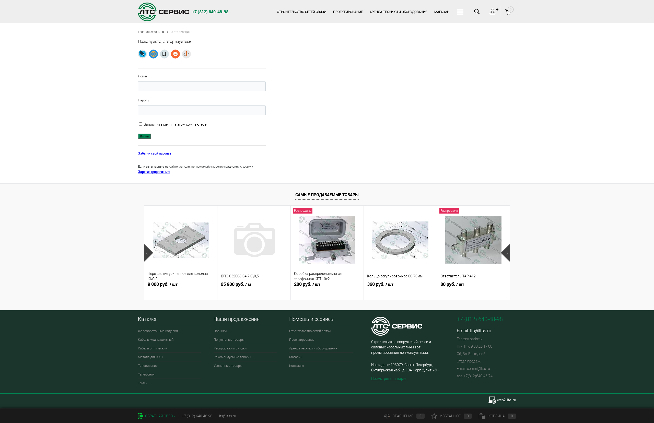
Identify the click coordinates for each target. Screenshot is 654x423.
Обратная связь (159, 416)
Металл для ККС (150, 357)
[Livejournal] (142, 54)
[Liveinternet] (164, 54)
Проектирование (348, 12)
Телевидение (148, 366)
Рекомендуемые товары (232, 357)
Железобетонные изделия (158, 331)
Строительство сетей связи (301, 12)
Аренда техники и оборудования (398, 12)
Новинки (220, 331)
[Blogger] (175, 54)
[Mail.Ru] (153, 54)
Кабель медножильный (155, 340)
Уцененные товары (228, 366)
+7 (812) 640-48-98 (197, 416)
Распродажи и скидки (230, 348)
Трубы (142, 383)
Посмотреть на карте (388, 379)
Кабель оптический (152, 348)
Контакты (296, 366)
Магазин (441, 12)
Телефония (146, 374)
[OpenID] (186, 54)
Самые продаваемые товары (327, 194)
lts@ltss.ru (480, 330)
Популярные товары (229, 340)
